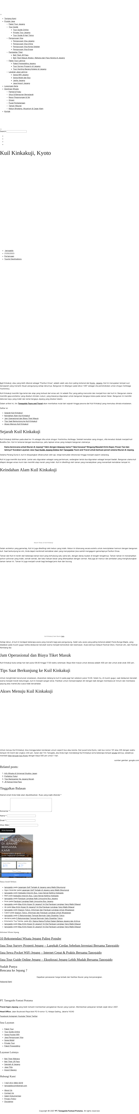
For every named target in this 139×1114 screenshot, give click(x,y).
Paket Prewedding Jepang (24, 63)
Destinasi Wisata (11, 89)
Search (3, 131)
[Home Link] (16, 126)
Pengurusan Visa (16, 38)
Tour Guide (13, 27)
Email (3, 820)
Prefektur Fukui (10, 776)
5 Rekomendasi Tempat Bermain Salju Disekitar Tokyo (41, 915)
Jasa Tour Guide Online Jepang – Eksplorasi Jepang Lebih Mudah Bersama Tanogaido (56, 959)
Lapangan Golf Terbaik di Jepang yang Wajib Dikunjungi (41, 887)
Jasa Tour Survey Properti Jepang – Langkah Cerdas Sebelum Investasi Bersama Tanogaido (59, 945)
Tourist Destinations (13, 259)
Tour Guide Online (21, 30)
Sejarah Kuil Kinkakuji (13, 413)
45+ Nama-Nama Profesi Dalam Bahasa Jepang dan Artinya (54, 921)
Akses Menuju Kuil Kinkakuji (16, 424)
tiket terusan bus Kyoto (18, 756)
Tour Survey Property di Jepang (26, 66)
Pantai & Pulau (15, 92)
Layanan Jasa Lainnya (18, 72)
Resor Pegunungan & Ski (19, 97)
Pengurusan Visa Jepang (23, 41)
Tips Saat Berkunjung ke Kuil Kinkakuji (20, 421)
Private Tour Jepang (21, 32)
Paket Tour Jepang (17, 24)
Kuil (1, 383)
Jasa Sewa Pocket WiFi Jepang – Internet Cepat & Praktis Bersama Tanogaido (51, 952)
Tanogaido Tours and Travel (30, 403)
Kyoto (92, 383)
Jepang (99, 383)
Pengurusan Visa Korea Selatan (26, 47)
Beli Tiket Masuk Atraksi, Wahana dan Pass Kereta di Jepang (39, 58)
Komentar (5, 811)
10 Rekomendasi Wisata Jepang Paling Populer (30, 938)
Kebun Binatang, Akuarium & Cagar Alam (26, 109)
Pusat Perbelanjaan (17, 103)
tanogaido (8, 887)
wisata (114, 753)
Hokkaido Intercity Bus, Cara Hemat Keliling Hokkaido (41, 893)
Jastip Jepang (19, 80)
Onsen (11, 100)
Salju (62, 636)
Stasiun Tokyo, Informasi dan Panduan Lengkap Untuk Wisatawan (46, 910)
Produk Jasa (9, 21)
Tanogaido (68, 450)
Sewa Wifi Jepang (20, 75)
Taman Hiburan (15, 106)
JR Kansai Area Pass (13, 782)
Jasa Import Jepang (21, 83)
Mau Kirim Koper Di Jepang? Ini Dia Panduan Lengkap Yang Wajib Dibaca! (49, 904)
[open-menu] (1, 14)
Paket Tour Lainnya (17, 61)
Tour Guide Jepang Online (47, 450)
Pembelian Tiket (16, 52)
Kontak (7, 111)
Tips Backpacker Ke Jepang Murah (19, 779)
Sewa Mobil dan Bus (22, 78)
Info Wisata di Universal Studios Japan (20, 773)
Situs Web (4, 825)
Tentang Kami (10, 18)
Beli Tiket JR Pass (20, 55)
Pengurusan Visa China (23, 44)
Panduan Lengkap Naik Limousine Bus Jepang (38, 898)
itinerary (61, 447)
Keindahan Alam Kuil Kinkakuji (17, 416)
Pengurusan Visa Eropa (23, 49)
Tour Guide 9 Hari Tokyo (23, 35)
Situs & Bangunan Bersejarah (21, 94)
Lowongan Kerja (11, 86)
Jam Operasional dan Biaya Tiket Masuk (21, 418)
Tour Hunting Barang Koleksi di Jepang (29, 69)
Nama (3, 816)
